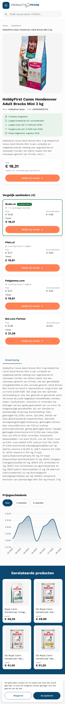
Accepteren (47, 695)
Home (5, 26)
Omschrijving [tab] (12, 360)
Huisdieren (16, 26)
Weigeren (18, 695)
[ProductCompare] (36, 5)
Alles (7, 503)
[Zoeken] (6, 14)
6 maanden (38, 503)
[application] (32, 534)
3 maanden (21, 503)
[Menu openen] (6, 5)
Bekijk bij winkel (31, 178)
